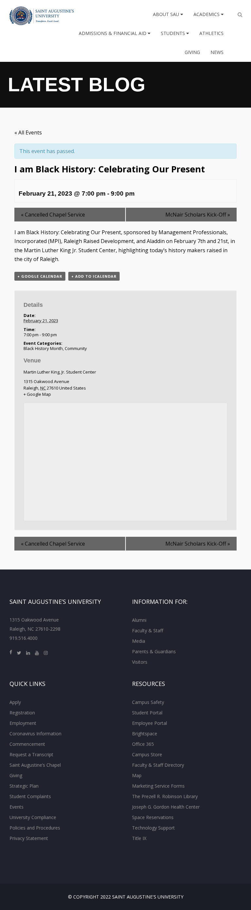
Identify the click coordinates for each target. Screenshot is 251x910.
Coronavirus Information (35, 733)
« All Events (28, 132)
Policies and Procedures (34, 828)
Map (137, 775)
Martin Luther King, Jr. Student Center (60, 372)
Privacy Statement (28, 838)
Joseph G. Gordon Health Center (166, 807)
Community (76, 348)
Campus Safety (148, 702)
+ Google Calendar (39, 276)
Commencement (27, 744)
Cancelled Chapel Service (53, 214)
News (217, 52)
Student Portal (147, 712)
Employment (22, 723)
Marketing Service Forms (158, 786)
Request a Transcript (31, 754)
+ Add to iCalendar (94, 276)
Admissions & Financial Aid (113, 33)
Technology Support (153, 828)
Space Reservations (153, 817)
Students (173, 33)
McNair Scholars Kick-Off (197, 214)
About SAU (166, 14)
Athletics (211, 33)
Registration (22, 712)
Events (16, 807)
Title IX (139, 838)
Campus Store (147, 754)
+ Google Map (37, 394)
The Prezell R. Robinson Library (165, 796)
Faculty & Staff (147, 630)
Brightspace (144, 733)
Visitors (139, 662)
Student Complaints (30, 796)
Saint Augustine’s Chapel (35, 765)
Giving (192, 52)
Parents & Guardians (154, 651)
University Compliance (32, 817)
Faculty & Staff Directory (158, 765)
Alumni (139, 620)
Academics (207, 14)
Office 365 (143, 744)
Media (138, 641)
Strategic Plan (24, 786)
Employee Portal (149, 723)
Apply (15, 702)
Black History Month (43, 348)
